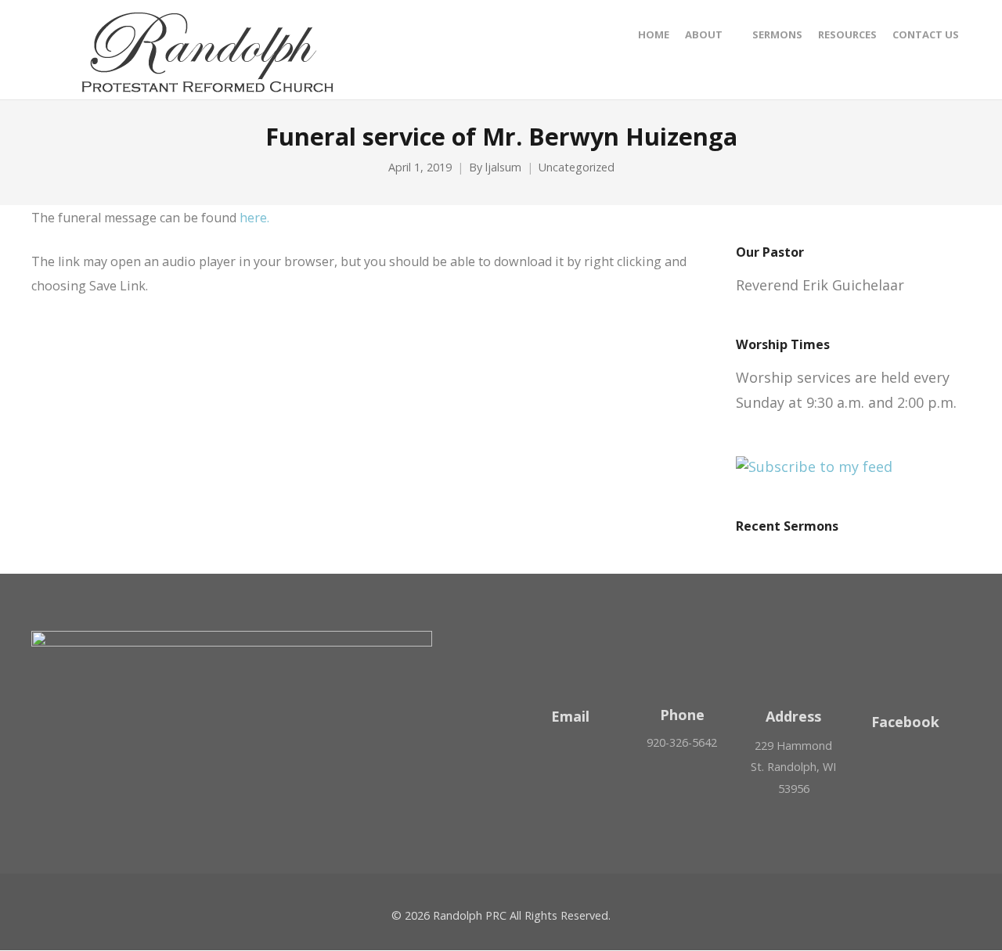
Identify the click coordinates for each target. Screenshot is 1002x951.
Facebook (905, 721)
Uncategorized (577, 167)
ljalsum (503, 167)
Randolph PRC (469, 915)
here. (254, 217)
